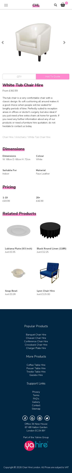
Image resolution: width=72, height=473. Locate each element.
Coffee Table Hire (36, 365)
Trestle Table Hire (36, 371)
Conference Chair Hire (36, 341)
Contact (36, 405)
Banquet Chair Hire (36, 334)
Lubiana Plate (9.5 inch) (18, 248)
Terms (36, 395)
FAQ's (36, 398)
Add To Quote (52, 76)
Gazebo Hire (36, 375)
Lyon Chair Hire (46, 290)
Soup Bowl (11, 290)
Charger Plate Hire (36, 348)
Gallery (36, 402)
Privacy (36, 392)
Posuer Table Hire (36, 368)
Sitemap (36, 408)
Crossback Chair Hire (36, 344)
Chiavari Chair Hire (36, 338)
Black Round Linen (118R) (51, 248)
